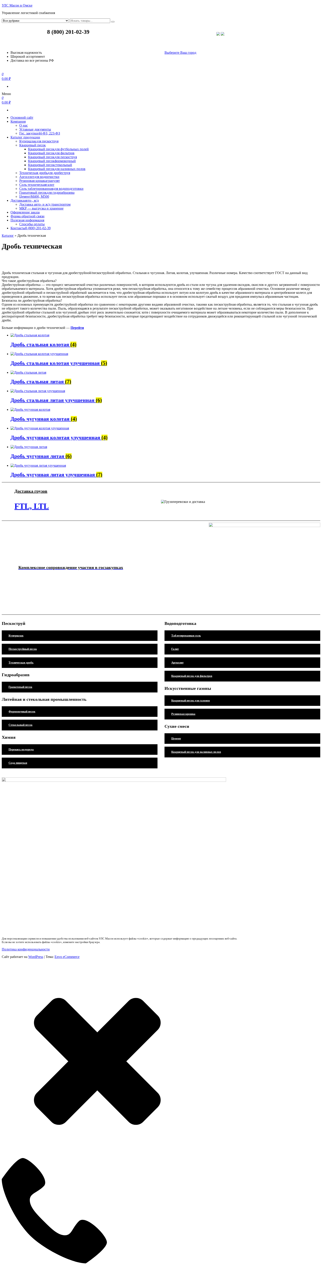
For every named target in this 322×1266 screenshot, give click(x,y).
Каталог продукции (25, 137)
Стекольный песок (20, 724)
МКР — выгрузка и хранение (41, 208)
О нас (23, 125)
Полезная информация (27, 220)
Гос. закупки (39, 133)
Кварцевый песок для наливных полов (196, 751)
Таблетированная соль (186, 635)
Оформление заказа (25, 212)
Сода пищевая (18, 762)
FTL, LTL (31, 506)
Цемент (34, 196)
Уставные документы (35, 129)
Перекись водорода (21, 749)
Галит (175, 649)
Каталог (8, 235)
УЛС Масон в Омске (17, 5)
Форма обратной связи (27, 216)
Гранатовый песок (46, 192)
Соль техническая (36, 184)
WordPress (35, 957)
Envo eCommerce (67, 957)
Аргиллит (39, 177)
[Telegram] (222, 34)
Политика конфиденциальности (26, 949)
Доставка (25, 200)
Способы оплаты (32, 224)
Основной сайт (22, 117)
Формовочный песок (22, 711)
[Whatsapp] (218, 34)
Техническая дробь (44, 173)
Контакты (31, 228)
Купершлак (38, 141)
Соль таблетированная (51, 188)
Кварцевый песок (32, 145)
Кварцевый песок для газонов (190, 700)
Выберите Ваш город (180, 52)
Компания (18, 121)
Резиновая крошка (39, 181)
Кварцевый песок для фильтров (191, 676)
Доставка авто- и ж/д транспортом (45, 204)
